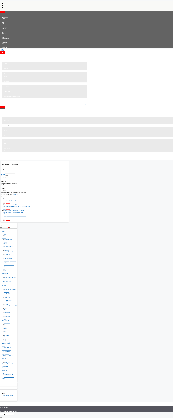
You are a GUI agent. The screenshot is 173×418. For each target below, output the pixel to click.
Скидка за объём (4, 42)
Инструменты (4, 285)
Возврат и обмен (4, 27)
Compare (3, 22)
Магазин (3, 14)
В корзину (3, 174)
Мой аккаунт (4, 18)
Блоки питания (6, 274)
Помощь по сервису (7, 93)
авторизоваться (15, 194)
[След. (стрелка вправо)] (1, 417)
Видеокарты (6, 288)
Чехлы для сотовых (7, 362)
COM (4, 321)
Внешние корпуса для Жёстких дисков (10, 289)
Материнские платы (7, 309)
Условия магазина (4, 47)
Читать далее (8, 203)
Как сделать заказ (5, 115)
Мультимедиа (4, 344)
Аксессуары (6, 270)
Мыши (7, 301)
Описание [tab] (4, 177)
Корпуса (5, 308)
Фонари (3, 367)
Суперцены (3, 46)
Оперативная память (7, 312)
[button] (1, 104)
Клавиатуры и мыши (7, 297)
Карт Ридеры (6, 304)
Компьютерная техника (5, 286)
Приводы (5, 313)
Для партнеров (4, 28)
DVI (4, 324)
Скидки (3, 43)
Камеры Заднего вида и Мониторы (9, 259)
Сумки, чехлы (4, 358)
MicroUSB (5, 328)
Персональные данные (5, 38)
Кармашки (5, 242)
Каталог (3, 24)
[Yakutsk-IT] (2, 50)
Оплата (3, 37)
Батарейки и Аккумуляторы (8, 374)
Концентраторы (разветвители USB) (9, 342)
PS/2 (4, 331)
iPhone (5, 327)
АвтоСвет (3, 269)
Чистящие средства (5, 370)
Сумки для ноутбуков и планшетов (9, 359)
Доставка (3, 29)
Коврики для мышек (9, 300)
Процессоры (6, 315)
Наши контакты (4, 34)
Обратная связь (5, 83)
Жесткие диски (6, 292)
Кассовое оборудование (6, 343)
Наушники (3, 346)
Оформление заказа (5, 17)
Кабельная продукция (5, 320)
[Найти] (9, 227)
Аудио (11, 175)
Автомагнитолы (6, 250)
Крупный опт (4, 33)
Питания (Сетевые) (7, 323)
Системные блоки (7, 316)
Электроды (4, 378)
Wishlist (3, 23)
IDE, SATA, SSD (8, 293)
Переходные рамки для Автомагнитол (10, 263)
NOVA (5, 234)
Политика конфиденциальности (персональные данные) (12, 96)
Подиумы (5, 243)
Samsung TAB (6, 332)
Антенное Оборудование (8, 239)
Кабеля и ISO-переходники (8, 258)
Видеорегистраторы (7, 257)
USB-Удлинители (6, 335)
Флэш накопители (5, 369)
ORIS (4, 235)
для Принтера (6, 340)
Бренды (3, 231)
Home (3, 19)
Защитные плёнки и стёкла (6, 281)
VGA (4, 336)
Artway (5, 232)
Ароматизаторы (6, 255)
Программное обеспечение (6, 350)
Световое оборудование (6, 351)
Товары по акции (5, 366)
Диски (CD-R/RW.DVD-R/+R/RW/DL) (9, 290)
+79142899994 (7, 9)
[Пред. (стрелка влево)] (0, 417)
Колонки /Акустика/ (7, 254)
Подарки (3, 39)
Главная (3, 32)
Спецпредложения (5, 71)
